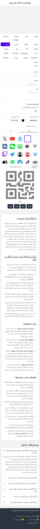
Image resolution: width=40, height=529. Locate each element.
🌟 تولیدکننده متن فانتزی (32, 516)
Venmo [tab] (5, 58)
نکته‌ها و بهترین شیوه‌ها (25, 377)
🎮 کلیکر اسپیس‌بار (33, 523)
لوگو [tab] (36, 36)
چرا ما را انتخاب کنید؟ (16, 167)
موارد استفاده (29, 323)
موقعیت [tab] (25, 58)
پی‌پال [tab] (36, 53)
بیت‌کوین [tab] (5, 36)
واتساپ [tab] (35, 49)
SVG (17, 206)
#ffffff (14, 120)
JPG (23, 206)
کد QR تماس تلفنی (20, 433)
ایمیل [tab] (6, 44)
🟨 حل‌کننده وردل (19, 519)
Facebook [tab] (34, 58)
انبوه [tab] (26, 36)
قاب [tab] (11, 131)
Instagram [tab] (24, 53)
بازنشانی (34, 166)
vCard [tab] (36, 44)
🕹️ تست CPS (20, 516)
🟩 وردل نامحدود (34, 519)
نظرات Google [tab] (15, 38)
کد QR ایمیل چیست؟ (26, 218)
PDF (10, 206)
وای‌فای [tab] (6, 49)
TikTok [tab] (6, 53)
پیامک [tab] (26, 44)
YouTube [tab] (15, 53)
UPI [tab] (26, 49)
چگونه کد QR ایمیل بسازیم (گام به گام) (20, 258)
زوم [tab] (17, 49)
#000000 (33, 120)
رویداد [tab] (16, 58)
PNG (29, 206)
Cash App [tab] (36, 64)
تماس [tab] (16, 44)
